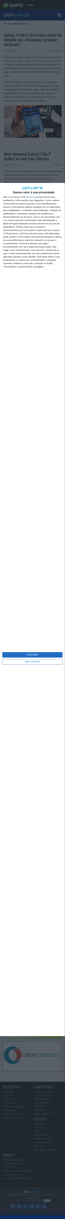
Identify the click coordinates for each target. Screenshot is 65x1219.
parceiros (30, 197)
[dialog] (32, 609)
